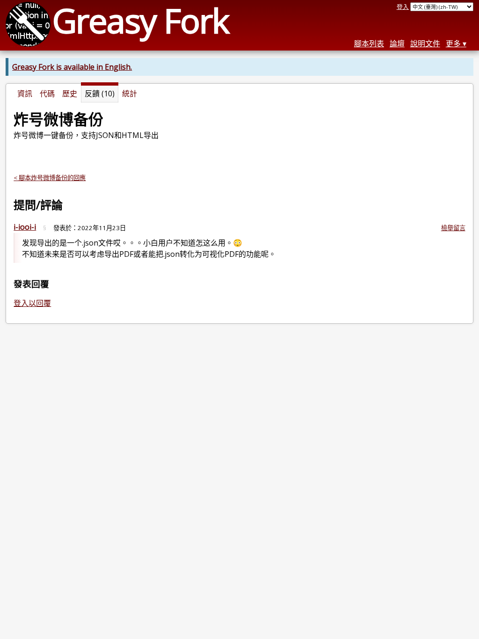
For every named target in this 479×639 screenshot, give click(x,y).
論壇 (397, 43)
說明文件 (425, 43)
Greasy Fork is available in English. (72, 67)
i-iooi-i (25, 227)
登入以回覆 (32, 303)
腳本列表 (369, 43)
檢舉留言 (453, 228)
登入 (403, 6)
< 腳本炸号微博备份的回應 (50, 178)
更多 (453, 43)
